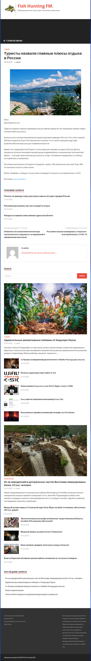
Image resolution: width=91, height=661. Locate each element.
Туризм (7, 49)
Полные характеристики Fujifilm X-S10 (38, 373)
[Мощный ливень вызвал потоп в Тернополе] (11, 540)
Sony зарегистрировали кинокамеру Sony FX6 (42, 399)
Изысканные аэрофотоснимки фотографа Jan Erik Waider (48, 412)
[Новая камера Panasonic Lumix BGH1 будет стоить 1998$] (11, 394)
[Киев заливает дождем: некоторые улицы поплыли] (11, 553)
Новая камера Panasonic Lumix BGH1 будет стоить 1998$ (47, 386)
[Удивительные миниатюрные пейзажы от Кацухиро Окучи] (45, 335)
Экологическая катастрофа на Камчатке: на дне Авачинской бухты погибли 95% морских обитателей (52, 519)
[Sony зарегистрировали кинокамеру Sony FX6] (11, 407)
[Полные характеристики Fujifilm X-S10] (11, 381)
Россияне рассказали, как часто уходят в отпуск (27, 206)
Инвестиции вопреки (14, 590)
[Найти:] (45, 276)
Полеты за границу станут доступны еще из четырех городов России (37, 196)
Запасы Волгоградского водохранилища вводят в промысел (31, 594)
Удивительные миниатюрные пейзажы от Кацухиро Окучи (40, 339)
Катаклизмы (9, 478)
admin (18, 62)
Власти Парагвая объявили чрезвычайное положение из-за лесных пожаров (40, 558)
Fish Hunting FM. (35, 6)
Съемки (7, 337)
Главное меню (14, 41)
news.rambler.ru (19, 179)
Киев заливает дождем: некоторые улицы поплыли (45, 545)
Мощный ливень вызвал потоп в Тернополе (41, 532)
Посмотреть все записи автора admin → (39, 253)
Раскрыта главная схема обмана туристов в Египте (28, 215)
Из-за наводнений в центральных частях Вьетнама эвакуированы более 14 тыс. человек (43, 578)
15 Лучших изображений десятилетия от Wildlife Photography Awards (53, 359)
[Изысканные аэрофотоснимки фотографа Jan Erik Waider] (11, 421)
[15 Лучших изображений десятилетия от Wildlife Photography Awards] (11, 368)
